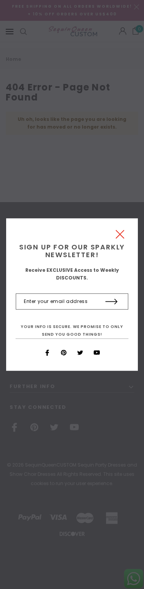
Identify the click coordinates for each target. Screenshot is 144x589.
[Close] (120, 236)
